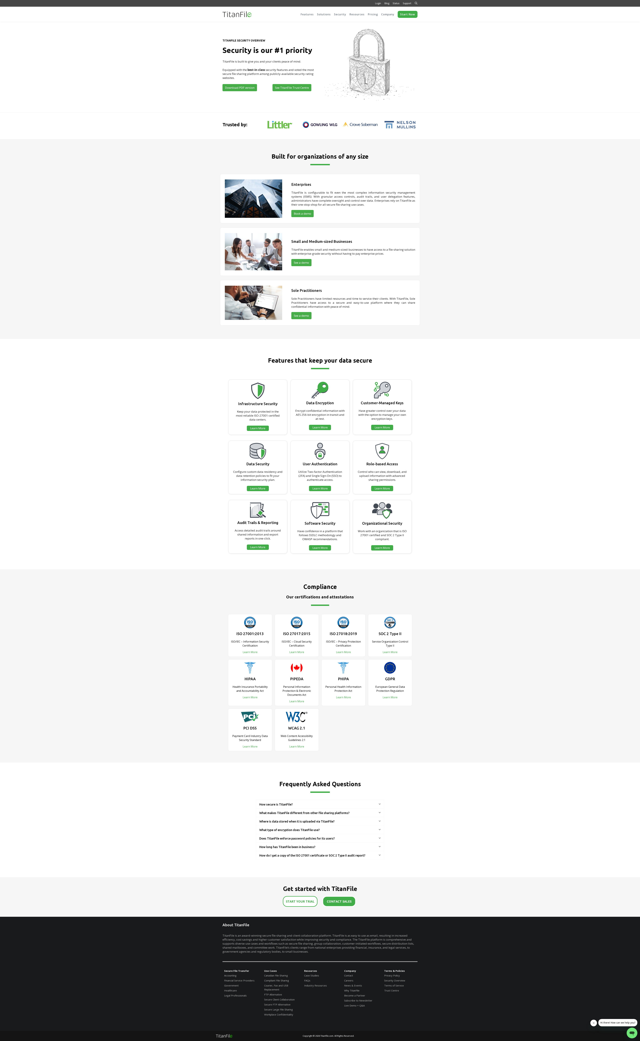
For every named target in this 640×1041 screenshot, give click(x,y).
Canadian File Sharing (276, 975)
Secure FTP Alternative (277, 1004)
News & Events (353, 985)
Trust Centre (391, 990)
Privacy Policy (392, 975)
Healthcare (230, 990)
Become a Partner (354, 995)
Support (407, 3)
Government (231, 985)
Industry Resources (315, 985)
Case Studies (311, 975)
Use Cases (270, 970)
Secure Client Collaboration (279, 999)
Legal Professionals (235, 995)
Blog (386, 3)
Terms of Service (394, 985)
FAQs (307, 980)
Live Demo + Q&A (354, 1005)
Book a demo (302, 213)
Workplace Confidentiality (278, 1014)
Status (396, 3)
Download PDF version (239, 88)
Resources (310, 970)
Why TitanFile (352, 990)
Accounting (230, 975)
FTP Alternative (273, 994)
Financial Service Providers (239, 980)
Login (378, 3)
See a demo (301, 263)
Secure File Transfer (236, 970)
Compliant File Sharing (276, 980)
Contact (348, 975)
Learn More (250, 652)
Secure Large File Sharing (278, 1009)
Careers (348, 980)
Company (350, 970)
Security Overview (394, 980)
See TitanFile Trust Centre (292, 88)
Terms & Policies (394, 970)
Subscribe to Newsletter (358, 1000)
